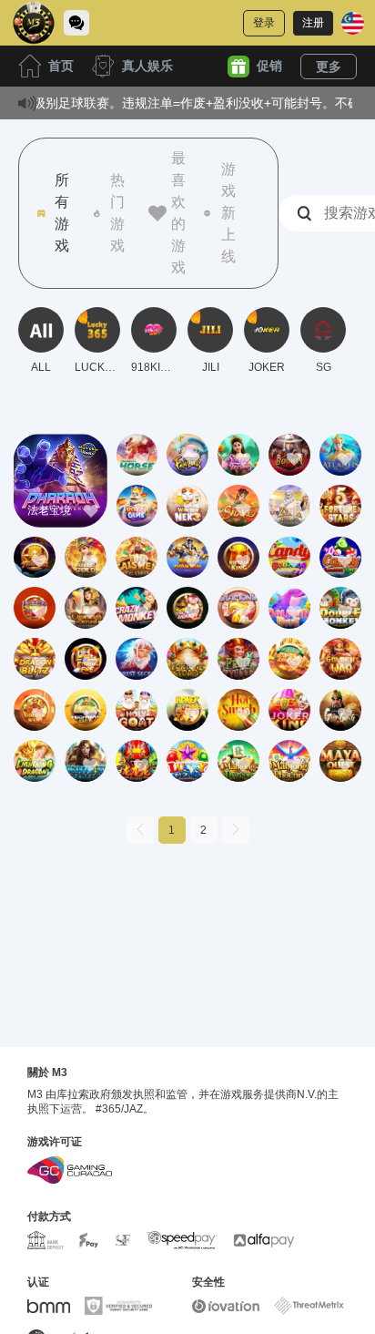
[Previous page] (140, 830)
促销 (269, 65)
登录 (264, 22)
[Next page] (235, 830)
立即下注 (60, 496)
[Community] (76, 23)
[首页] (33, 23)
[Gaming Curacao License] (69, 1170)
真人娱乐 (147, 65)
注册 (313, 22)
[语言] (352, 23)
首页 (61, 65)
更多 (328, 66)
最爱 (60, 454)
